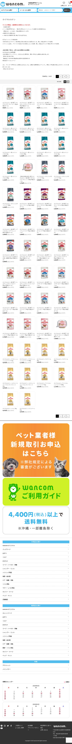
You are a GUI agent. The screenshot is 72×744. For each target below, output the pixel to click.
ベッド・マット (7, 595)
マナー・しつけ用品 (8, 588)
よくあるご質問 (19, 727)
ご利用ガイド (19, 725)
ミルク (5, 557)
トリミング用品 (7, 572)
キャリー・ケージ (8, 591)
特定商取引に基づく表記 (45, 726)
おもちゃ (5, 561)
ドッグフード (7, 549)
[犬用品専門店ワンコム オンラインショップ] (13, 4)
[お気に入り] (64, 2)
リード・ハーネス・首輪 (10, 565)
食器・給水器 (7, 576)
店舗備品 (5, 599)
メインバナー (7, 669)
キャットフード (7, 613)
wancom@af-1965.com (61, 737)
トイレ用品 (6, 584)
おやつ (5, 553)
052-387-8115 (10, 69)
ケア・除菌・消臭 (8, 580)
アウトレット (7, 665)
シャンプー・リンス (8, 568)
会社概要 (30, 725)
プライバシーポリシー (33, 729)
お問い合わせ (44, 730)
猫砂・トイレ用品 (8, 648)
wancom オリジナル (9, 545)
